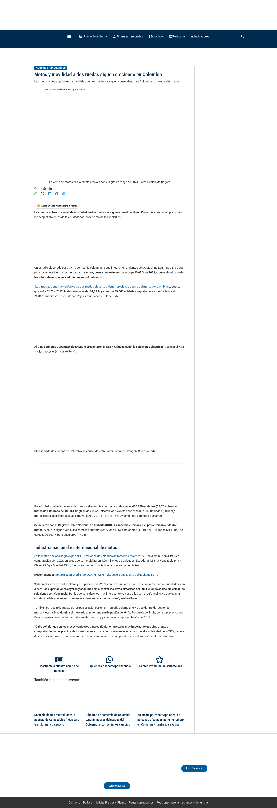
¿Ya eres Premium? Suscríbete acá (159, 666)
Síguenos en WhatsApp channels (109, 666)
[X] (42, 193)
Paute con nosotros (141, 802)
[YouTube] (70, 771)
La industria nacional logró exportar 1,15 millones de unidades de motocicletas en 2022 (89, 556)
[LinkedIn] (49, 193)
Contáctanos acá (117, 785)
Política (87, 802)
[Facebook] (56, 193)
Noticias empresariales (51, 67)
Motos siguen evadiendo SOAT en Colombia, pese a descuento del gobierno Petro (106, 574)
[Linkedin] (52, 771)
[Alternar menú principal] (69, 36)
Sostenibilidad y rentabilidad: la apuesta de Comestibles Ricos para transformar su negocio (56, 719)
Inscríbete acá (194, 768)
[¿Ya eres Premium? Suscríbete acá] (160, 660)
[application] (105, 36)
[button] (93, 36)
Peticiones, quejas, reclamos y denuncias (182, 802)
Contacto (74, 802)
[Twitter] (46, 771)
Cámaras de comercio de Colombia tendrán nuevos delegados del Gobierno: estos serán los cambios (108, 719)
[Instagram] (58, 771)
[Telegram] (63, 193)
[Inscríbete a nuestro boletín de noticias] (59, 660)
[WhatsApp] (35, 193)
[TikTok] (64, 771)
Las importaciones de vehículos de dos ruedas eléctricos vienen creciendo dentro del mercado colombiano (102, 286)
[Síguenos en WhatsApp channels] (109, 660)
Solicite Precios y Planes (110, 802)
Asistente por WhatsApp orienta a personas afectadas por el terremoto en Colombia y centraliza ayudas (160, 719)
